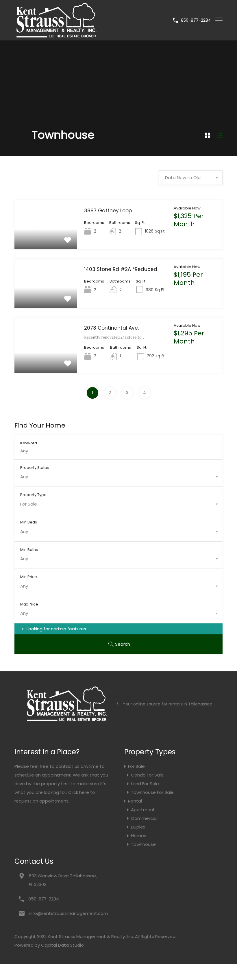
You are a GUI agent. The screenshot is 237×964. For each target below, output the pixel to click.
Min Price (28, 576)
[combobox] (191, 177)
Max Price (29, 604)
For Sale (136, 766)
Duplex (138, 827)
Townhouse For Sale (152, 792)
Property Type (33, 494)
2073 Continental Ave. (111, 327)
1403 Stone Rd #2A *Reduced (120, 269)
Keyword (28, 442)
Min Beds (28, 522)
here (84, 792)
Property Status (34, 467)
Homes (138, 836)
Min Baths (29, 549)
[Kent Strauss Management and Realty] (55, 36)
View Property (46, 239)
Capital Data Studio (62, 945)
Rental (135, 801)
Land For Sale (145, 784)
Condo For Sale (147, 775)
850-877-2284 (196, 20)
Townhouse (143, 844)
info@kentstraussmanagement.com (65, 913)
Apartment (143, 810)
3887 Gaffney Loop (108, 210)
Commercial (144, 818)
